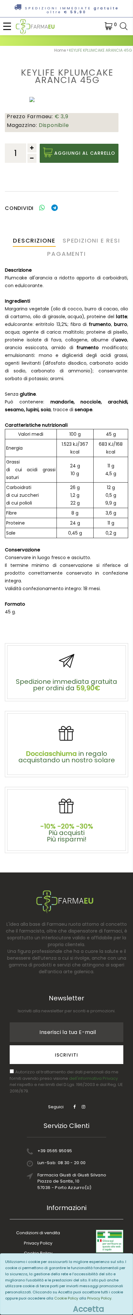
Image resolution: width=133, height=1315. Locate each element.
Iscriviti (66, 1055)
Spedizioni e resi (91, 240)
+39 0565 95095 (54, 1151)
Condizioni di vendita (38, 1233)
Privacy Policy (38, 1243)
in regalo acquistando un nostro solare (66, 757)
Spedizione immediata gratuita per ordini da (66, 685)
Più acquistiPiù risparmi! (66, 833)
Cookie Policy (66, 1298)
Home (60, 50)
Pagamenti (66, 254)
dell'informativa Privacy (93, 1078)
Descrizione (34, 240)
